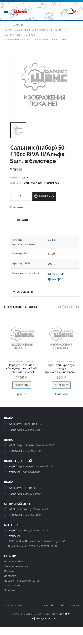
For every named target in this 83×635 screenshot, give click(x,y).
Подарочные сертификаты (21, 580)
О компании (12, 585)
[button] (59, 306)
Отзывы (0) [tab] (25, 291)
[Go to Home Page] (5, 25)
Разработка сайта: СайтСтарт (61, 605)
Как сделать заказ (16, 566)
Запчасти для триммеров (41, 182)
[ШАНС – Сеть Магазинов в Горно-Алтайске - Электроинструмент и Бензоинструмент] (19, 11)
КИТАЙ (52, 240)
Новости (9, 590)
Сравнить (16, 207)
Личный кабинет (15, 561)
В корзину (46, 196)
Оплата (9, 571)
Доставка (10, 576)
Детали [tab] (22, 220)
